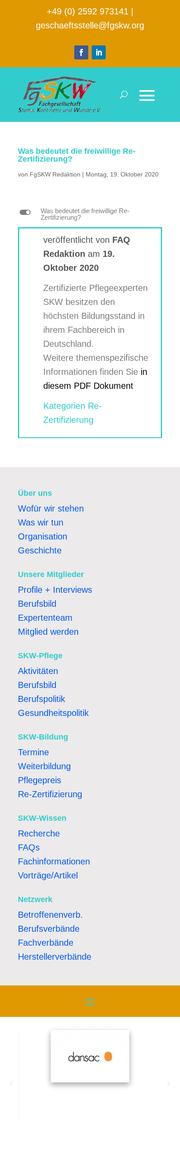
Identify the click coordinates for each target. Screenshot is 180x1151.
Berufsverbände (49, 928)
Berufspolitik (41, 699)
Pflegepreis (39, 780)
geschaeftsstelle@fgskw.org (90, 25)
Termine (33, 752)
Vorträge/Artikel (48, 875)
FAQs (29, 847)
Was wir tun (40, 522)
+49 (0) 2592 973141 (87, 11)
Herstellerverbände (54, 956)
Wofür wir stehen (51, 508)
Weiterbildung (44, 766)
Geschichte (40, 550)
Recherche (39, 833)
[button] (90, 216)
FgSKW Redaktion (55, 174)
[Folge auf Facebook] (81, 52)
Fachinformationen (54, 861)
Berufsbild (37, 603)
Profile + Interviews (55, 590)
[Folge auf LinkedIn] (99, 52)
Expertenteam (45, 617)
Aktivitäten (38, 671)
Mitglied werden (48, 631)
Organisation (42, 536)
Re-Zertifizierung (50, 794)
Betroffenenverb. (50, 914)
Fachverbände (45, 942)
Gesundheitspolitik (53, 713)
